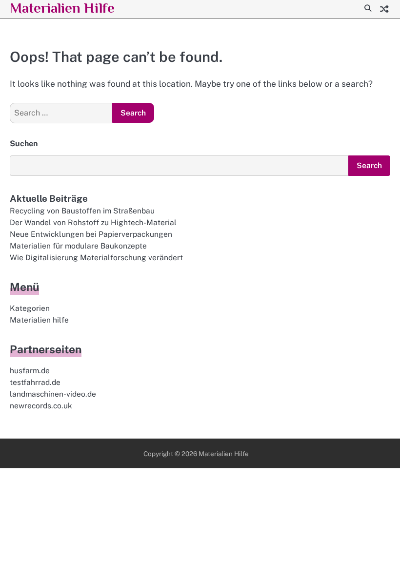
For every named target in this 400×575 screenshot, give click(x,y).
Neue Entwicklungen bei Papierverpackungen (91, 234)
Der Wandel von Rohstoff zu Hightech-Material (93, 222)
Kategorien (30, 308)
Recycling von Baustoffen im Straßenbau (82, 210)
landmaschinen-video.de (53, 393)
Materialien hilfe (39, 319)
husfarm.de (30, 370)
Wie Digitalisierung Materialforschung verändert (96, 257)
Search (369, 165)
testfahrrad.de (35, 382)
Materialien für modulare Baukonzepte (78, 245)
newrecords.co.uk (41, 405)
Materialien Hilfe (62, 8)
